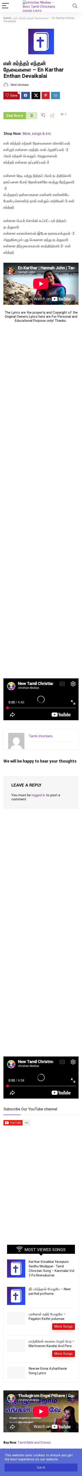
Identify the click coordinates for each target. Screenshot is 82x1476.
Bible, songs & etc (37, 133)
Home (7, 18)
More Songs (63, 1326)
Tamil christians (19, 84)
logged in (38, 795)
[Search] (74, 6)
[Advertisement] (41, 500)
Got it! (41, 1467)
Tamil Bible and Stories (35, 1442)
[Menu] (5, 6)
